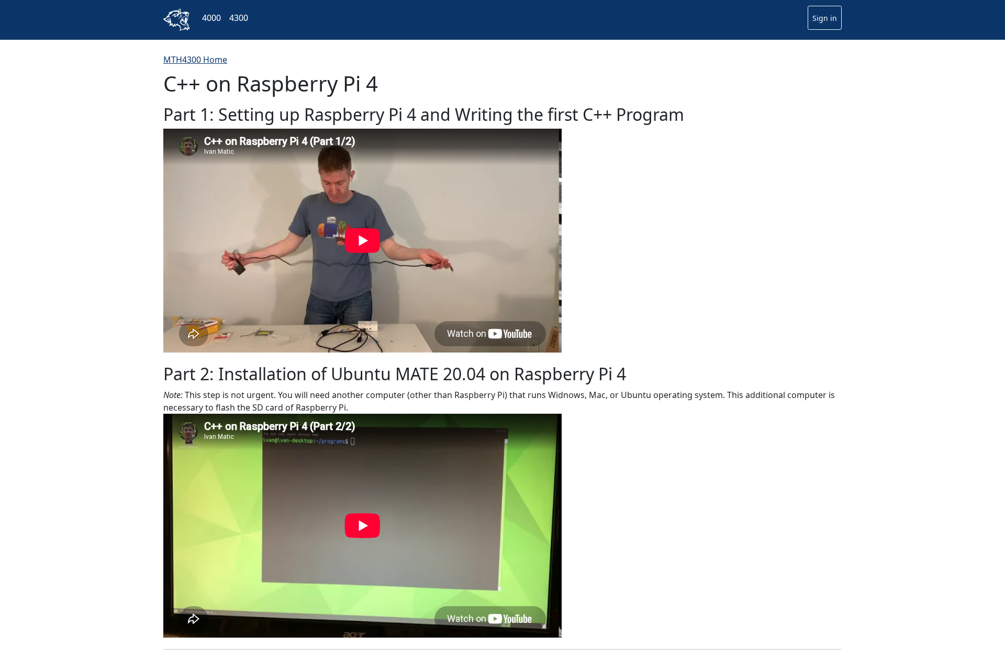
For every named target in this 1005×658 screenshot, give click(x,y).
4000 (211, 18)
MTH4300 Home (195, 59)
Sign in (824, 18)
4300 (238, 18)
